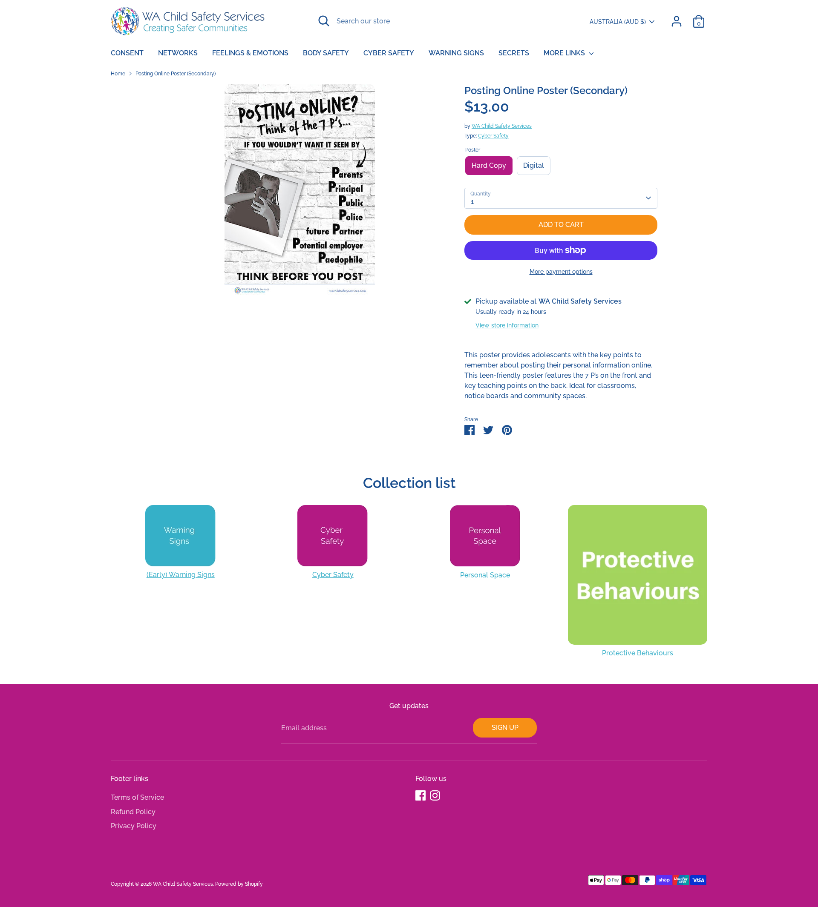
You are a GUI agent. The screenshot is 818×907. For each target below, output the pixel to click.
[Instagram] (435, 795)
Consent (127, 53)
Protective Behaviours (637, 653)
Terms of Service (137, 797)
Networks (178, 53)
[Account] (676, 21)
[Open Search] (323, 20)
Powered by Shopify (239, 884)
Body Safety (326, 53)
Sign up (505, 727)
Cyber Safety (388, 53)
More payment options (561, 271)
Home (118, 74)
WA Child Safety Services (502, 126)
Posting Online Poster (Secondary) (175, 74)
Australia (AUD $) (618, 21)
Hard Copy (489, 165)
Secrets (513, 53)
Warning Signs (456, 53)
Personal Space (485, 575)
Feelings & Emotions (250, 53)
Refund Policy (133, 812)
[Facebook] (420, 795)
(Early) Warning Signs (181, 575)
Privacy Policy (133, 826)
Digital (533, 165)
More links (565, 53)
